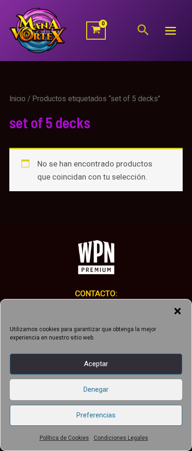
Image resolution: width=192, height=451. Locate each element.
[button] (177, 311)
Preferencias (96, 415)
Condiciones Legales (121, 438)
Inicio (17, 98)
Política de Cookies (64, 438)
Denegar (96, 389)
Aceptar (96, 364)
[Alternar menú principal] (170, 31)
